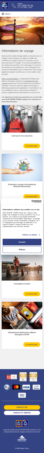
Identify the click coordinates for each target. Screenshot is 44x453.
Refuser (22, 249)
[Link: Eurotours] (22, 438)
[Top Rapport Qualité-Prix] (12, 376)
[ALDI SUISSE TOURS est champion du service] (23, 377)
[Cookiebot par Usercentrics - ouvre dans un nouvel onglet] (31, 201)
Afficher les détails (29, 235)
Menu (7, 14)
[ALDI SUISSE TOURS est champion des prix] (33, 377)
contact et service (22, 413)
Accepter (22, 242)
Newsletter (22, 407)
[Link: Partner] (18, 423)
